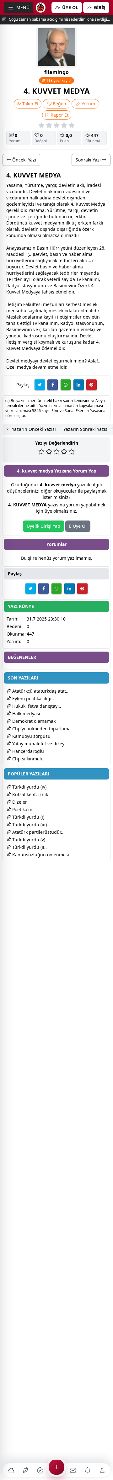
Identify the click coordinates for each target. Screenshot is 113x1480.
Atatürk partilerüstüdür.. (37, 832)
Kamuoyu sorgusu (31, 736)
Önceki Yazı (23, 160)
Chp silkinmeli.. (28, 759)
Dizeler (19, 802)
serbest (73, 304)
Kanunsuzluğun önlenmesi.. (41, 855)
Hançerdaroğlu (27, 751)
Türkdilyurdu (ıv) (28, 787)
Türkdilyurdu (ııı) (29, 824)
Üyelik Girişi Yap (43, 526)
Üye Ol (79, 526)
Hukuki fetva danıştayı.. (36, 706)
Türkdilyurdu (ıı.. (29, 847)
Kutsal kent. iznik (29, 794)
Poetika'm (21, 809)
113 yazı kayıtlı (58, 80)
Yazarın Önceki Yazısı (33, 429)
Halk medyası (25, 713)
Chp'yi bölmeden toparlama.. (42, 729)
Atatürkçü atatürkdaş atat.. (39, 691)
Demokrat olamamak (33, 721)
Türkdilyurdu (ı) (27, 817)
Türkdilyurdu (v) (28, 840)
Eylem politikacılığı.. (32, 698)
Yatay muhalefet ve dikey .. (39, 744)
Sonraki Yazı (89, 160)
